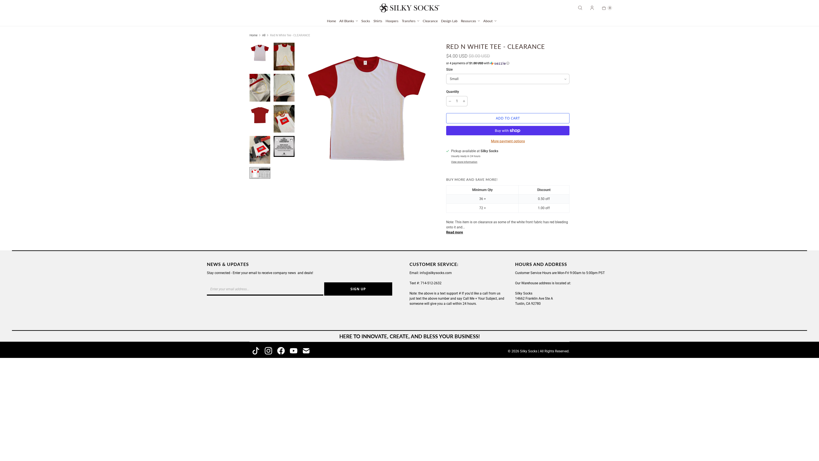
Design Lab (449, 21)
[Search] (580, 8)
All (263, 35)
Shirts (377, 21)
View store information (464, 162)
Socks (365, 21)
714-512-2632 (431, 283)
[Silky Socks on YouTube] (293, 350)
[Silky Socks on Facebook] (281, 350)
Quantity (452, 92)
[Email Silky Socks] (306, 350)
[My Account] (592, 8)
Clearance (430, 21)
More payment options (508, 141)
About (488, 21)
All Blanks (346, 21)
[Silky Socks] (409, 7)
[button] (507, 63)
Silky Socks (528, 351)
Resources (468, 21)
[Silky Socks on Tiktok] (256, 350)
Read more (454, 232)
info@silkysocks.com (436, 273)
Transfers (408, 21)
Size (449, 69)
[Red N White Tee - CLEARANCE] (367, 110)
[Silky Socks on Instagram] (268, 350)
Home (331, 21)
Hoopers (392, 21)
